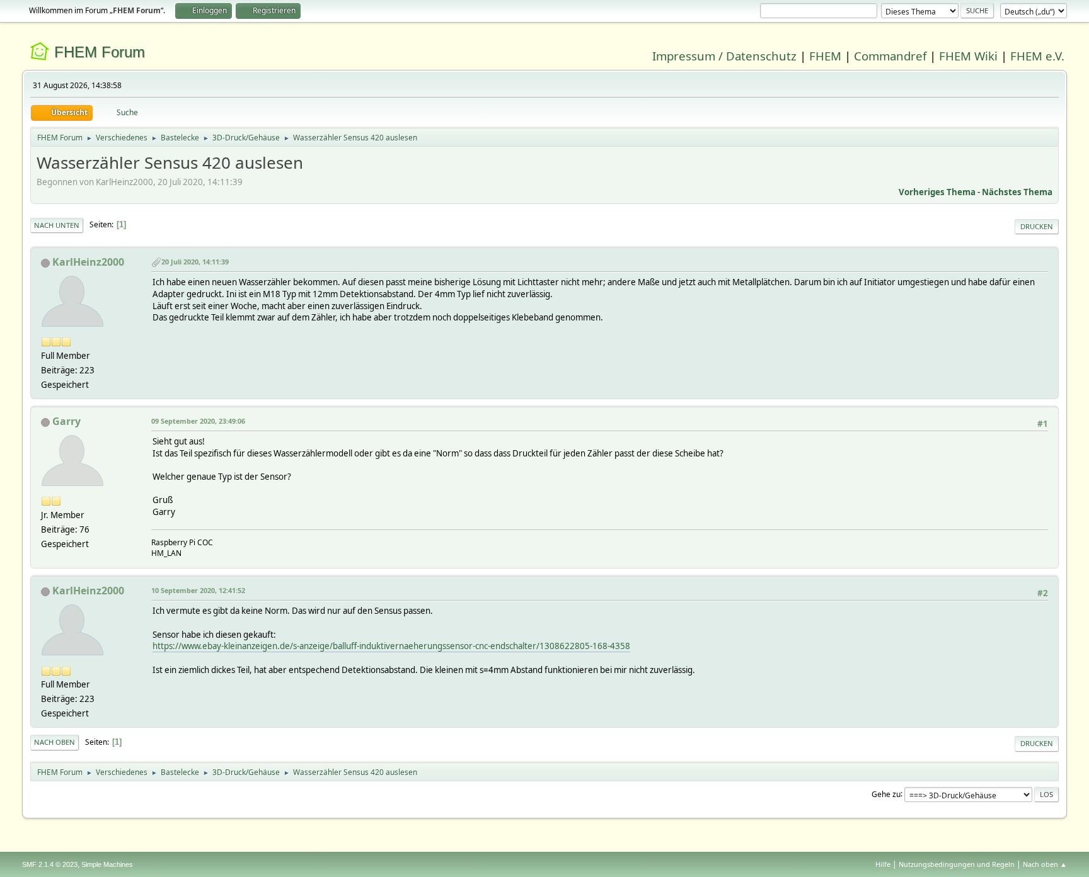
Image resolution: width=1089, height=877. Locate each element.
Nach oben (54, 742)
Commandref (890, 56)
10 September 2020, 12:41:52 (198, 590)
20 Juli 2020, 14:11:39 (195, 261)
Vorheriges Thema (937, 192)
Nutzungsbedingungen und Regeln (957, 864)
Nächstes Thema (1017, 192)
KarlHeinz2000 (88, 262)
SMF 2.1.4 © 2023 (50, 864)
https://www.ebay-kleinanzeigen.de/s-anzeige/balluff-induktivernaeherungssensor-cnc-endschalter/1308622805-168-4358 (391, 646)
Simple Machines (107, 864)
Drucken (1036, 226)
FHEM (825, 56)
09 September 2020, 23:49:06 (198, 421)
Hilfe (882, 864)
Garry (66, 421)
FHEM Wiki (968, 56)
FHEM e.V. (1037, 56)
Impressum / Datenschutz (724, 56)
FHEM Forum (99, 51)
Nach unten (56, 225)
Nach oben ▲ (1045, 864)
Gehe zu (886, 793)
